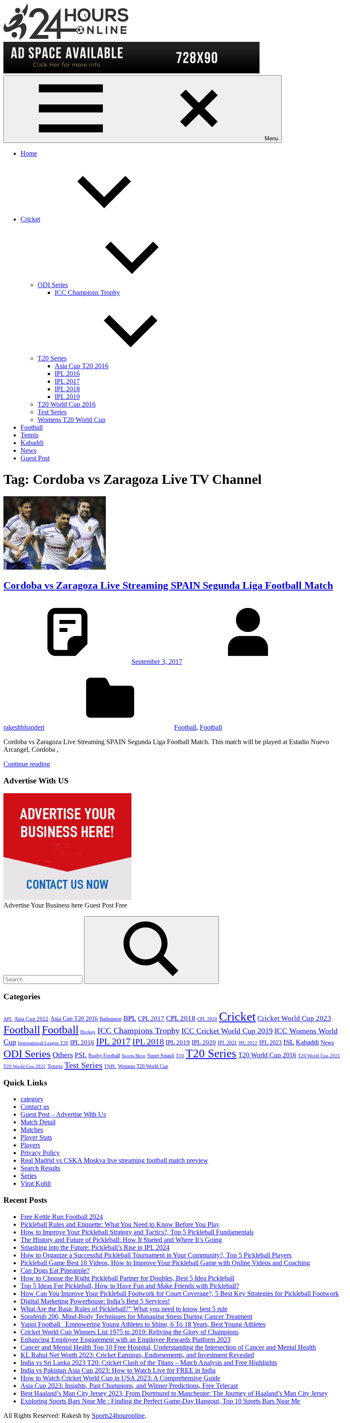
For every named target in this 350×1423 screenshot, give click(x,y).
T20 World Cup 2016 (67, 404)
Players (30, 1145)
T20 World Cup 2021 (319, 1055)
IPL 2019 (67, 396)
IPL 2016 (67, 373)
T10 (180, 1055)
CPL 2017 (151, 1018)
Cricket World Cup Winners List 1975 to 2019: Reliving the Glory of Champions (129, 1332)
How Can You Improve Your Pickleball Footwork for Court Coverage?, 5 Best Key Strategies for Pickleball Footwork (179, 1293)
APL (7, 1019)
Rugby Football (104, 1056)
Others (62, 1055)
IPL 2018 (67, 389)
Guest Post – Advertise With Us (63, 1114)
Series (28, 1175)
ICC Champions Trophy (87, 292)
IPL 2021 (227, 1043)
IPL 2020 (204, 1042)
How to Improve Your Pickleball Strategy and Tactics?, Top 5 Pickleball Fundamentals (137, 1232)
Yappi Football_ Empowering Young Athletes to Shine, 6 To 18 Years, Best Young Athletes (142, 1324)
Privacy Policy (40, 1152)
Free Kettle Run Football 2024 (61, 1216)
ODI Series (53, 284)
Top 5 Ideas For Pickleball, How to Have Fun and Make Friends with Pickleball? (129, 1285)
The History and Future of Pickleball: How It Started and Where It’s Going (121, 1239)
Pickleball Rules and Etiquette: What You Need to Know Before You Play (119, 1224)
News (28, 450)
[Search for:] (43, 979)
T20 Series (52, 358)
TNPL (110, 1066)
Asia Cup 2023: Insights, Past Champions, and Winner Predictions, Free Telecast (129, 1385)
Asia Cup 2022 (31, 1019)
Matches (31, 1129)
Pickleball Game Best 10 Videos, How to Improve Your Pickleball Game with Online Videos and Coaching (165, 1262)
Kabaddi (32, 442)
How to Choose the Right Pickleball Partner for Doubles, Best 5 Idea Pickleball (127, 1278)
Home (28, 153)
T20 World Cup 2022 (24, 1066)
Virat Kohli (35, 1183)
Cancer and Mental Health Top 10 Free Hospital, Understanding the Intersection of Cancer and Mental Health (168, 1347)
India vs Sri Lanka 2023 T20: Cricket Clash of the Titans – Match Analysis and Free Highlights (148, 1362)
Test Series (52, 412)
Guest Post (35, 458)
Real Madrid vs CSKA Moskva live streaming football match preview (114, 1160)
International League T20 (43, 1043)
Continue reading (26, 764)
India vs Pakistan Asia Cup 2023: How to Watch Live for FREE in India (118, 1370)
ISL (288, 1042)
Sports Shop (134, 1055)
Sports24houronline (118, 1415)
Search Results (40, 1168)
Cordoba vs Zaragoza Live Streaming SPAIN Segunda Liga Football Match (168, 585)
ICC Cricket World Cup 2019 (227, 1031)
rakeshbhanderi (23, 727)
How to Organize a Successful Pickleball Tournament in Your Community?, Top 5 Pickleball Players (156, 1255)
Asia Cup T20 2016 (81, 366)
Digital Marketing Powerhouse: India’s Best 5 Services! (95, 1301)
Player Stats (36, 1137)
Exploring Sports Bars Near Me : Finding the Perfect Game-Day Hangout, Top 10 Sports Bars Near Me (160, 1401)
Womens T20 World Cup (71, 419)
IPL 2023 (270, 1042)
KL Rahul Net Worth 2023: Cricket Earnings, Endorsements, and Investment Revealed (137, 1355)
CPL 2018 (180, 1018)
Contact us (34, 1106)
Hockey (88, 1032)
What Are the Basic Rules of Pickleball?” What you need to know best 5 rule (124, 1308)
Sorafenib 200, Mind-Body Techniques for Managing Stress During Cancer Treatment (136, 1316)
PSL (81, 1055)
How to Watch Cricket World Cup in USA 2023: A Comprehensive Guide (120, 1378)
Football (31, 427)
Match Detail (37, 1122)
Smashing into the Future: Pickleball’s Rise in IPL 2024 (94, 1247)
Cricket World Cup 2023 (294, 1018)
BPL (129, 1018)
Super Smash (160, 1056)
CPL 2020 (207, 1019)
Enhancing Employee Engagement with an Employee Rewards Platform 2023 (125, 1339)
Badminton (110, 1019)
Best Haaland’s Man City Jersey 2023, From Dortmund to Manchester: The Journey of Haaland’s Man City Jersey (174, 1393)
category (32, 1099)
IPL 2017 (67, 381)
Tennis (29, 435)
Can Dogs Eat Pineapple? (55, 1270)
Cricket (30, 219)
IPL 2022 (248, 1043)
